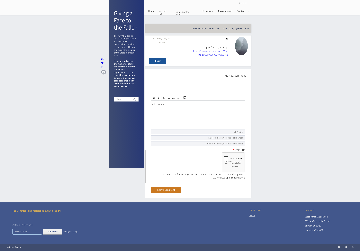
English (244, 2)
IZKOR (252, 215)
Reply (158, 60)
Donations (207, 11)
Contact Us (243, 11)
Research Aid (225, 11)
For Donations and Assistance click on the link (36, 210)
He (239, 2)
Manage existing (70, 231)
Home (151, 11)
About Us (162, 12)
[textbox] (198, 114)
